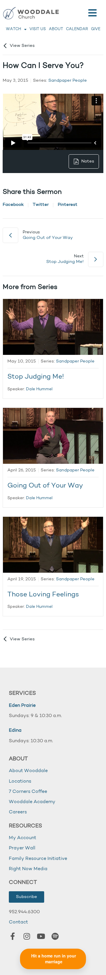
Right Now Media (28, 869)
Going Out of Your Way (45, 486)
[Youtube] (41, 936)
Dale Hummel (39, 389)
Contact (18, 922)
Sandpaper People (67, 80)
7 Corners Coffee (28, 791)
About (56, 29)
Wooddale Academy (32, 802)
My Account (22, 838)
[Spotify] (55, 936)
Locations (20, 781)
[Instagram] (27, 936)
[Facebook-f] (13, 936)
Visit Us (37, 29)
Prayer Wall (22, 848)
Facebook (13, 205)
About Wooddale (28, 771)
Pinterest (67, 205)
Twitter (41, 205)
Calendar (77, 29)
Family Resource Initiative (38, 858)
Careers (18, 812)
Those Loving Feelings (43, 594)
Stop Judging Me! (35, 377)
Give (95, 29)
